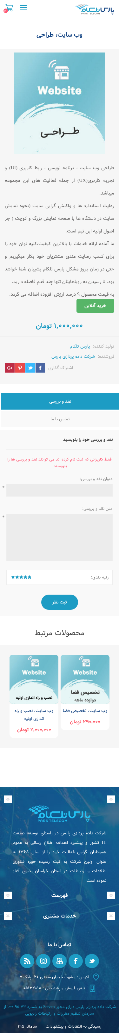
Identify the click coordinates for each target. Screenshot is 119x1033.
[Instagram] (43, 961)
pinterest (20, 368)
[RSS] (27, 961)
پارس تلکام (80, 346)
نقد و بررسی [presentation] (60, 401)
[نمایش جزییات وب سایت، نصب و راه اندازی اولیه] (34, 679)
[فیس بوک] (76, 961)
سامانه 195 (27, 1026)
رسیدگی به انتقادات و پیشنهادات (73, 1026)
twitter (30, 368)
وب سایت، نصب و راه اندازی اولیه (34, 714)
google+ (10, 368)
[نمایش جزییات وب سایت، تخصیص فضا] (85, 679)
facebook (40, 368)
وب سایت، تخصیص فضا (85, 710)
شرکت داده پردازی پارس (73, 356)
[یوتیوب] (59, 961)
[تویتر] (92, 961)
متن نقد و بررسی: (97, 508)
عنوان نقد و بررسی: (96, 479)
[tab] (60, 402)
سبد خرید (9, 8)
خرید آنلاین (95, 306)
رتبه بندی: (100, 577)
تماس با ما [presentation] (60, 419)
